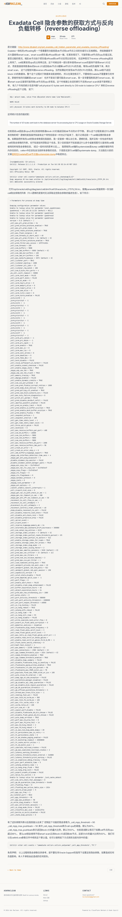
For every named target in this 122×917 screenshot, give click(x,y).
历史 (52, 4)
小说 (59, 4)
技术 (73, 4)
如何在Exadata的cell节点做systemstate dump (34, 154)
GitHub (45, 901)
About (45, 895)
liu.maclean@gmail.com (91, 897)
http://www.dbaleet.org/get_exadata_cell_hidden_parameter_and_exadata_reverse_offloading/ (63, 47)
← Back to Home (14, 870)
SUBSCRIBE (112, 4)
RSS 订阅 (46, 898)
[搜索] (104, 4)
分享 (110, 870)
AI (80, 4)
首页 (45, 4)
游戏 (66, 4)
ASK (13, 4)
